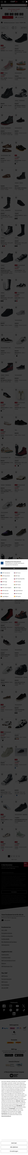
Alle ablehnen (14, 1147)
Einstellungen (14, 1151)
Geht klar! (14, 1143)
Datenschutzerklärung (6, 1116)
